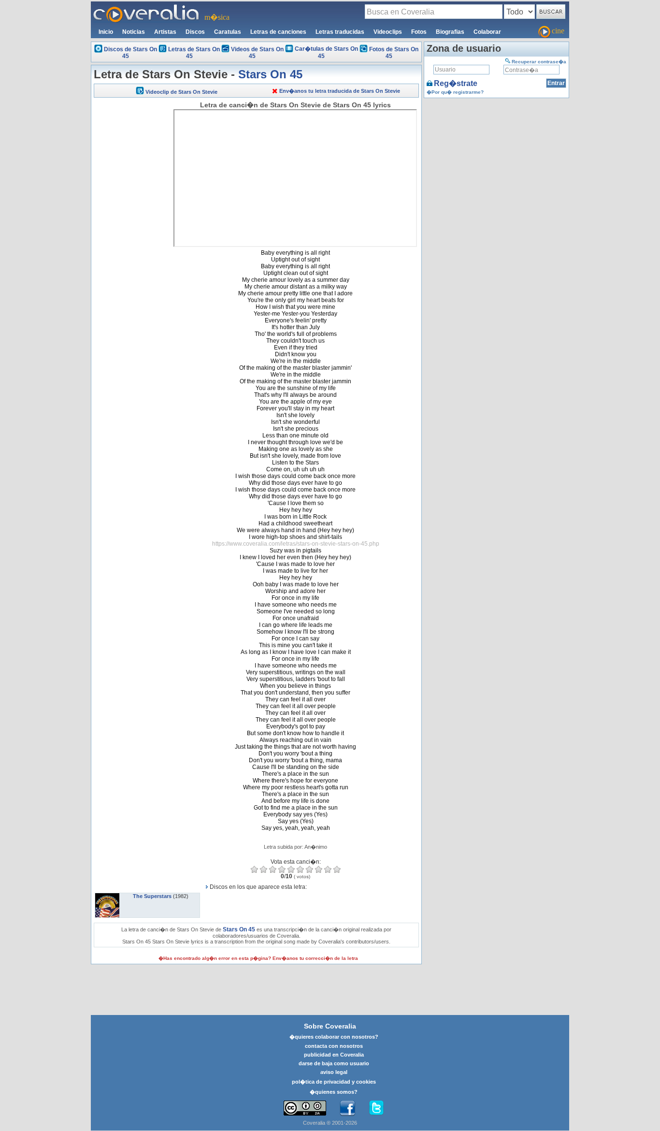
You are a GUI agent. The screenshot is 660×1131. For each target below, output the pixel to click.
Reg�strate (455, 83)
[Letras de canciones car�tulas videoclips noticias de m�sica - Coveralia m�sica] (146, 7)
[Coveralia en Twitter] (376, 1108)
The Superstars (152, 896)
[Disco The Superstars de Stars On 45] (107, 896)
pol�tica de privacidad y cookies (334, 1082)
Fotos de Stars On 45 (393, 52)
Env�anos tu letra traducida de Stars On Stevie (339, 91)
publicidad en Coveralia (334, 1055)
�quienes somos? (334, 1092)
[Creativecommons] (305, 1108)
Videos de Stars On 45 (257, 52)
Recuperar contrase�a (539, 61)
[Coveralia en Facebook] (347, 1108)
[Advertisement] (132, 247)
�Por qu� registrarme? (455, 92)
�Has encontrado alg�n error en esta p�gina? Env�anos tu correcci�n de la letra (258, 958)
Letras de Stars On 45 (194, 52)
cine (558, 31)
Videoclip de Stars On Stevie (181, 92)
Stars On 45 (270, 74)
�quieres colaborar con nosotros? (333, 1037)
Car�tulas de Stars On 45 (326, 52)
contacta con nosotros (334, 1046)
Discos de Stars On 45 (130, 52)
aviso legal (333, 1072)
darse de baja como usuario (334, 1063)
